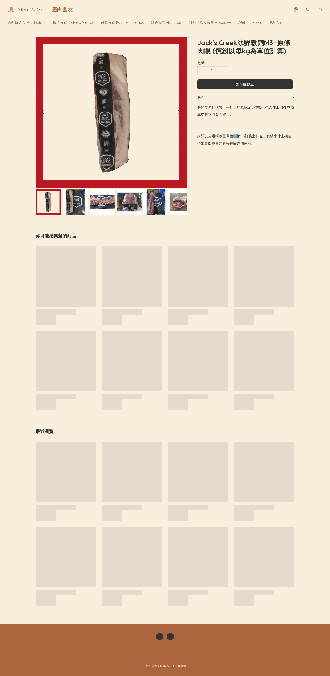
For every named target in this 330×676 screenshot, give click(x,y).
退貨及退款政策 (161, 666)
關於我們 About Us (166, 22)
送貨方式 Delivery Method (74, 22)
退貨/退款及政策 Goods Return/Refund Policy (224, 22)
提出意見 (181, 666)
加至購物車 (245, 84)
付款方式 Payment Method (122, 22)
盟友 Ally (275, 22)
